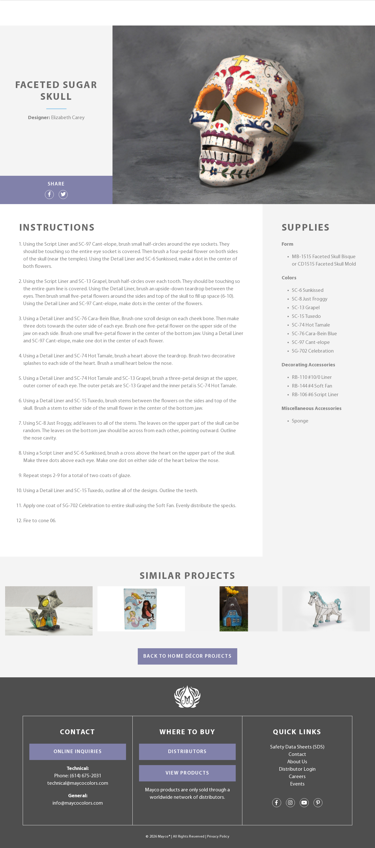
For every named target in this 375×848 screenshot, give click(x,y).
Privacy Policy (218, 837)
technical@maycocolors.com (77, 783)
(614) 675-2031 (85, 776)
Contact (297, 754)
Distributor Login (297, 769)
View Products (187, 773)
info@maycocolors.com (78, 803)
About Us (297, 762)
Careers (297, 776)
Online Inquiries (78, 751)
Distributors (187, 751)
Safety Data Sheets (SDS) (297, 747)
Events (297, 784)
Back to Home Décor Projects (187, 656)
